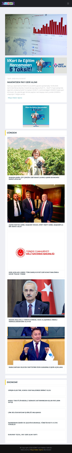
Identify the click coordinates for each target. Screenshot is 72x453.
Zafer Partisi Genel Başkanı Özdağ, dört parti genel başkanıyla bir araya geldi (36, 225)
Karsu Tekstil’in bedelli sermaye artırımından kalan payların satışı (34, 401)
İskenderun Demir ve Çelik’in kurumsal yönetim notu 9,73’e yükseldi (33, 423)
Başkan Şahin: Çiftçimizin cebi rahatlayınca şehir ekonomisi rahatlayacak (34, 178)
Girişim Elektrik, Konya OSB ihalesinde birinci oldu (29, 390)
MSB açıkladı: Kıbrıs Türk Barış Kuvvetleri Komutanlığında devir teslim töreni (34, 273)
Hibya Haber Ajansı (36, 450)
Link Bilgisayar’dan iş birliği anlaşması (24, 412)
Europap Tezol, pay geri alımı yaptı (22, 435)
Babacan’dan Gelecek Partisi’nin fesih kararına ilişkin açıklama (36, 367)
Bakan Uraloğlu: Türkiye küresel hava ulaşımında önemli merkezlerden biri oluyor (33, 320)
